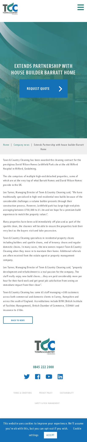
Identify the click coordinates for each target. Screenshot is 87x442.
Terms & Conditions (23, 392)
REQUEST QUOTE (38, 88)
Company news (22, 144)
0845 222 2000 (43, 366)
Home (6, 144)
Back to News (18, 320)
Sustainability (67, 392)
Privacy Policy (46, 392)
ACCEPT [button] (50, 435)
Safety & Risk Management (47, 403)
